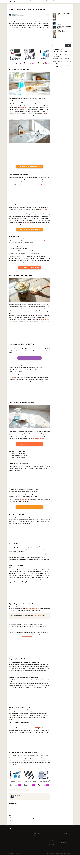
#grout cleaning (11, 790)
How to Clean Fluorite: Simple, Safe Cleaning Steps (63, 35)
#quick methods (25, 790)
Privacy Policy (36, 833)
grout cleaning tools (17, 757)
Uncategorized (63, 835)
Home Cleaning (13, 6)
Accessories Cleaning (64, 833)
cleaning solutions (23, 107)
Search (54, 42)
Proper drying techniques (31, 608)
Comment (11, 812)
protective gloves (22, 381)
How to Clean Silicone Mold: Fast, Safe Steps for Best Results (64, 31)
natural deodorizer (42, 184)
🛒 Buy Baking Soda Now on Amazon (29, 267)
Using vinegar (12, 377)
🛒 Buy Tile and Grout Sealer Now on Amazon (29, 444)
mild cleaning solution (26, 104)
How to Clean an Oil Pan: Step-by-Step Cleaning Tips (64, 27)
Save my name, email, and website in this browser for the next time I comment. (28, 819)
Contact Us (36, 840)
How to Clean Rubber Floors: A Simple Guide (63, 14)
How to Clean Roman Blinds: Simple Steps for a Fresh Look (63, 18)
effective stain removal (22, 184)
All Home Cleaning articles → (57, 39)
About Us (36, 831)
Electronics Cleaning (64, 842)
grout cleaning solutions (38, 438)
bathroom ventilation (27, 636)
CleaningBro (12, 2)
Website (10, 817)
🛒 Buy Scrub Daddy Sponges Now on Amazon (29, 507)
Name (10, 813)
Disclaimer (36, 835)
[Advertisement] (29, 37)
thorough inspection (37, 615)
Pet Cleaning (63, 840)
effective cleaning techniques (43, 240)
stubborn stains (28, 222)
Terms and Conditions (38, 837)
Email (10, 815)
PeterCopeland (14, 14)
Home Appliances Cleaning (22, 2)
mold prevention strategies (21, 681)
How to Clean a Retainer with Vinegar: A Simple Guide (64, 23)
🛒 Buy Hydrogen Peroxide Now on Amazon (29, 229)
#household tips (18, 790)
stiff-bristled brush (24, 499)
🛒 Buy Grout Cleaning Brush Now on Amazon (29, 166)
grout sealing (38, 727)
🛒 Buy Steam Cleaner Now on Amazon (29, 358)
